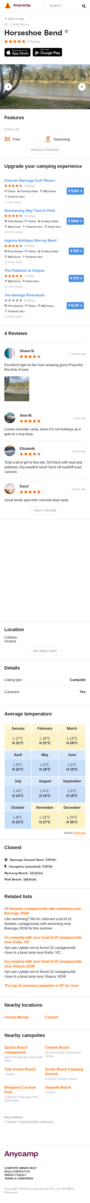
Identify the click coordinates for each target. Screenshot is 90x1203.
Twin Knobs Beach (20, 1069)
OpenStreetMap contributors (36, 1121)
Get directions (45, 651)
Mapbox (12, 1121)
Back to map (16, 18)
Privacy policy (15, 1175)
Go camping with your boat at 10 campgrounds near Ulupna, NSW (43, 964)
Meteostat (80, 832)
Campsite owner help (20, 1168)
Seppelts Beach (58, 1087)
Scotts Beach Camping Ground (64, 1071)
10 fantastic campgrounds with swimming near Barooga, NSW (42, 911)
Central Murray (20, 24)
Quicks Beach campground (16, 1050)
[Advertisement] (45, 571)
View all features (45, 149)
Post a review (45, 510)
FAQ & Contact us (17, 1171)
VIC (6, 24)
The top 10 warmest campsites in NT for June (41, 985)
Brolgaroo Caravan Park (20, 1090)
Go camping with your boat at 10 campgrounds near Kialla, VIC (43, 940)
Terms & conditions (18, 1178)
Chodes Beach (57, 1047)
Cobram (51, 1017)
